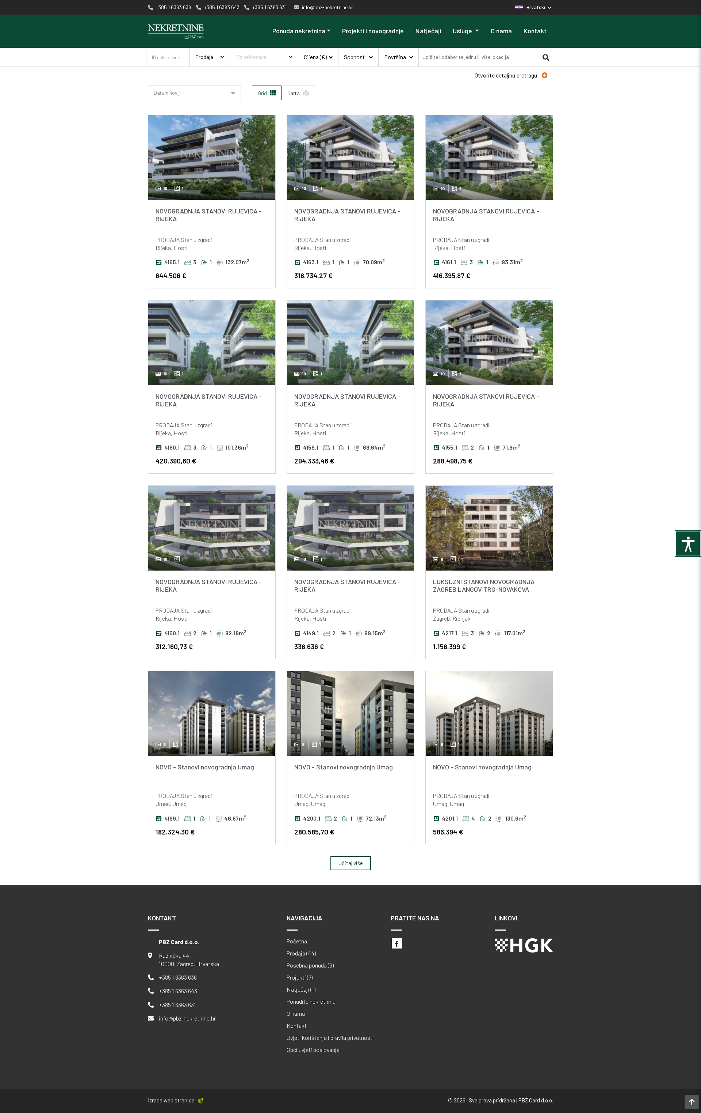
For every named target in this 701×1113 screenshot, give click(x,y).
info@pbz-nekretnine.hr (187, 1018)
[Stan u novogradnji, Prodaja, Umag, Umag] (211, 713)
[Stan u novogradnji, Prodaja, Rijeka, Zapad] (211, 157)
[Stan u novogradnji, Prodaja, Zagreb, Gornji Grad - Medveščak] (489, 528)
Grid (263, 93)
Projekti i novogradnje (373, 31)
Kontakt (535, 31)
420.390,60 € (176, 461)
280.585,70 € (314, 832)
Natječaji (428, 31)
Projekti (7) (300, 977)
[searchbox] (466, 57)
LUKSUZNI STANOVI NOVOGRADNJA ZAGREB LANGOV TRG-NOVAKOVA (484, 586)
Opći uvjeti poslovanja (313, 1049)
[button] (533, 7)
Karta (294, 93)
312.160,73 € (174, 646)
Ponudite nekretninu (311, 1001)
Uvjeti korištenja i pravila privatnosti (330, 1037)
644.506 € (171, 275)
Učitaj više (350, 863)
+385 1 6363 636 (178, 977)
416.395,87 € (451, 275)
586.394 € (448, 832)
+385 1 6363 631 (177, 1004)
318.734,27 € (313, 275)
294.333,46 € (314, 461)
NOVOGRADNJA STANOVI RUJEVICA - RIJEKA (209, 215)
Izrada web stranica (171, 1100)
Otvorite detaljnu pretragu (506, 75)
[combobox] (478, 57)
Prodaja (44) (301, 953)
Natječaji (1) (301, 989)
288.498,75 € (452, 461)
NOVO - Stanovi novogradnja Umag (205, 767)
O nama (501, 31)
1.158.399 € (449, 646)
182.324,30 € (175, 832)
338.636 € (309, 646)
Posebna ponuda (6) (310, 965)
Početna (297, 941)
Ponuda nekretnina (298, 31)
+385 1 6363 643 (178, 990)
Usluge (463, 31)
